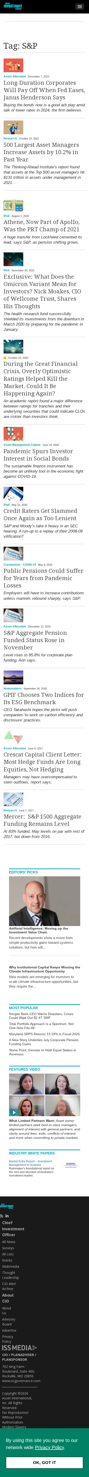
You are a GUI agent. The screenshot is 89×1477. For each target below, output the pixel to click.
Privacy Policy (49, 1447)
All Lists (8, 1254)
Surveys (8, 1248)
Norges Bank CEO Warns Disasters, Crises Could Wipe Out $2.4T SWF (41, 1016)
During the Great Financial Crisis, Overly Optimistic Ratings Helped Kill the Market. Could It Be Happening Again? (41, 379)
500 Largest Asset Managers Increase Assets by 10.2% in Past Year (41, 152)
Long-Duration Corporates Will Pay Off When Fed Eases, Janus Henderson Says (44, 90)
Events (7, 1260)
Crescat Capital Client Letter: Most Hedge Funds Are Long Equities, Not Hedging (43, 762)
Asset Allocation (15, 76)
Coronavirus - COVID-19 (20, 564)
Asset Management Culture (22, 445)
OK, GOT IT (44, 1462)
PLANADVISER (22, 1354)
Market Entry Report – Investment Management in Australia (30, 1163)
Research (10, 138)
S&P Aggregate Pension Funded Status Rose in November (35, 640)
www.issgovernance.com (21, 1381)
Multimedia (10, 1266)
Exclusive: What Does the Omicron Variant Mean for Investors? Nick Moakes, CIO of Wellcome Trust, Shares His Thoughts (42, 291)
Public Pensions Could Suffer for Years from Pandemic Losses (44, 578)
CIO (5, 1354)
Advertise (9, 1330)
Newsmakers (13, 688)
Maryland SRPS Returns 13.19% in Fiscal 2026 (44, 1034)
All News (8, 1242)
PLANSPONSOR (14, 1359)
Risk (7, 216)
